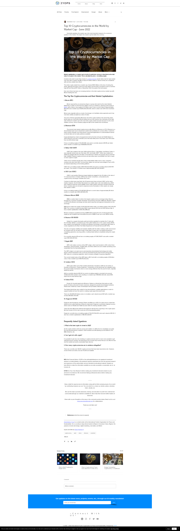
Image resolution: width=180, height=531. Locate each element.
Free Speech (75, 12)
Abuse (100, 12)
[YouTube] (123, 3)
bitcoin (80, 433)
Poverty (66, 12)
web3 (75, 433)
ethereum (86, 433)
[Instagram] (115, 3)
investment (93, 433)
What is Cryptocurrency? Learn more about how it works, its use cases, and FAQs (90, 468)
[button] (121, 12)
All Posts (59, 12)
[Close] (178, 529)
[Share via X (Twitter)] (68, 441)
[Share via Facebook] (64, 441)
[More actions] (115, 22)
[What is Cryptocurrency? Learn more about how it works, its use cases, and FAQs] (90, 459)
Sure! (174, 528)
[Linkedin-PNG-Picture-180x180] (112, 3)
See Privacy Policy (115, 528)
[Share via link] (75, 441)
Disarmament (85, 12)
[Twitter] (121, 3)
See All (121, 450)
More (106, 12)
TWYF (115, 525)
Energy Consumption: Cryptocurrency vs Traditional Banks (111, 468)
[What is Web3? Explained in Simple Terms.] (67, 459)
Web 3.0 (66, 436)
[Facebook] (118, 3)
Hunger (94, 12)
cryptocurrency (68, 433)
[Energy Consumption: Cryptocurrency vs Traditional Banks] (113, 459)
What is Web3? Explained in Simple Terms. (66, 468)
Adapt (168, 528)
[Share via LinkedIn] (71, 441)
